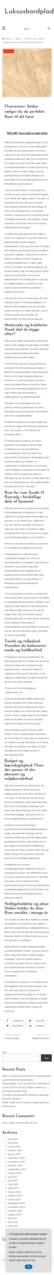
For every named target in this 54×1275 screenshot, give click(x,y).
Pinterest (18, 1026)
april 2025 (13, 1188)
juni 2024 (13, 1222)
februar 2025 (15, 1195)
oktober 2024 (15, 1210)
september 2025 (17, 1169)
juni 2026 (13, 1139)
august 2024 (14, 1214)
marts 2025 (14, 1192)
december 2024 (16, 1203)
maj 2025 (13, 1184)
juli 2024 (12, 1218)
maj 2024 (13, 1225)
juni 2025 (13, 1180)
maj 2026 (13, 1142)
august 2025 (14, 1173)
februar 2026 (15, 1150)
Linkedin (40, 1026)
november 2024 (16, 1207)
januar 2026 (14, 1154)
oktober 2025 (15, 1165)
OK (28, 1267)
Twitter (40, 1021)
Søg (4, 1052)
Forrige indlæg (11, 1038)
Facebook (18, 1021)
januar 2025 (14, 1199)
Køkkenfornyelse (41, 1038)
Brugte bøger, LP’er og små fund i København (26, 1083)
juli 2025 (12, 1176)
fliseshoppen (29, 688)
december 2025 (16, 1157)
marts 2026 (14, 1146)
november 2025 (16, 1161)
